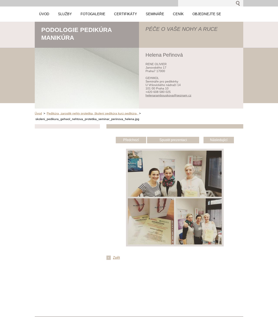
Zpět (116, 257)
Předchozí (131, 140)
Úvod (38, 113)
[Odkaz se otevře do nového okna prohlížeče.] (175, 245)
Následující (218, 140)
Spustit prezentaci (173, 140)
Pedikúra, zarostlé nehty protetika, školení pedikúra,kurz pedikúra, (92, 113)
